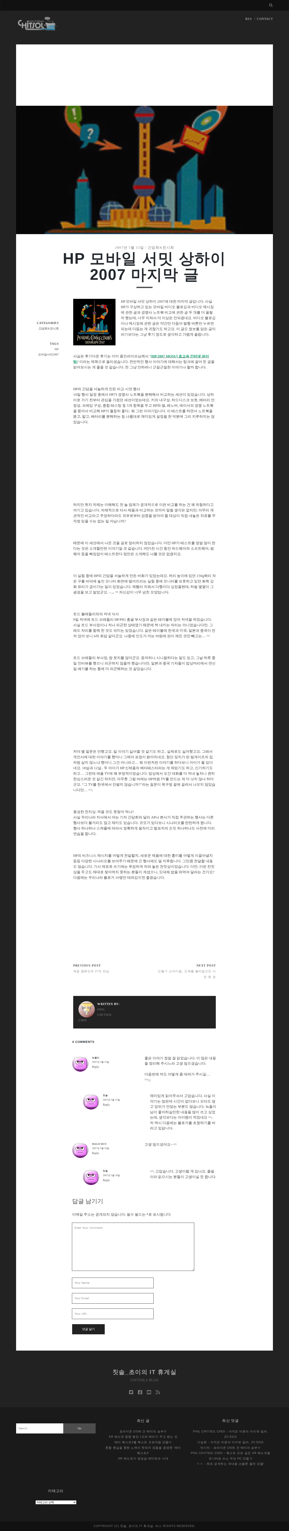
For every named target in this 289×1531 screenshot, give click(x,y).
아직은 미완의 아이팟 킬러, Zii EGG (237, 1442)
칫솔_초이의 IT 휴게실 (145, 1372)
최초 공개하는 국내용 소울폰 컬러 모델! (235, 1463)
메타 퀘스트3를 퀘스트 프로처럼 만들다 (143, 1442)
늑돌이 (96, 1057)
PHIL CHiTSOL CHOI (95, 1015)
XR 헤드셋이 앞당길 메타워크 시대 (143, 1458)
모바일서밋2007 (48, 354)
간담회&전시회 (161, 248)
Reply (95, 1066)
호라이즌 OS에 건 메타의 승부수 (143, 1431)
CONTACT (265, 19)
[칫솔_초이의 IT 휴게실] (37, 29)
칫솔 (105, 1095)
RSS (248, 19)
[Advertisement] (144, 74)
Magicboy (99, 1144)
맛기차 (205, 1447)
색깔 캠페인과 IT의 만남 (91, 971)
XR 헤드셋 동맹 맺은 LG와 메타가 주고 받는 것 (143, 1436)
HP (57, 349)
